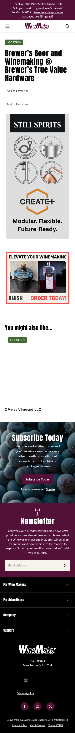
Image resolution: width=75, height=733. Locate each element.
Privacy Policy (19, 725)
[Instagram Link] (37, 709)
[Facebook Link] (24, 709)
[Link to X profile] (50, 709)
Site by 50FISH (55, 725)
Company (9, 614)
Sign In (50, 489)
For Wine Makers (14, 584)
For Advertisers (13, 599)
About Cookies (37, 725)
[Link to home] (37, 26)
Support (8, 630)
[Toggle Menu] (7, 26)
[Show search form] (67, 26)
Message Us (25, 693)
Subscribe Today (37, 479)
